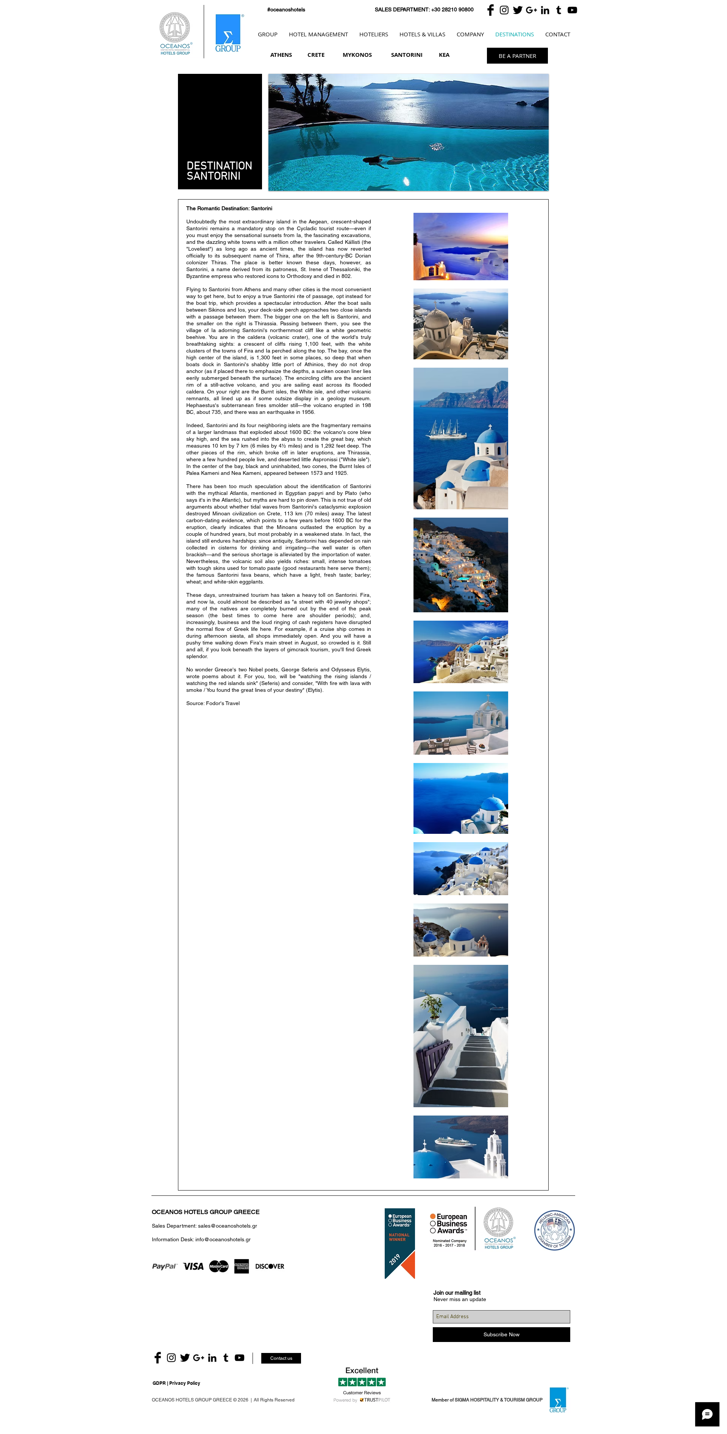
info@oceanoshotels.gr (223, 1239)
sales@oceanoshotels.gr (227, 1226)
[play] (537, 179)
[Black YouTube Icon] (572, 10)
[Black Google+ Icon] (531, 10)
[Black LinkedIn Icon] (545, 10)
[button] (408, 132)
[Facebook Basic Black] (490, 10)
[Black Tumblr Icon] (559, 10)
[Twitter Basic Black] (518, 10)
